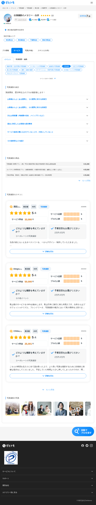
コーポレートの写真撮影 (37, 66)
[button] (16, 66)
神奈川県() (46, 40)
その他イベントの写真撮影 (72, 70)
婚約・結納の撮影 (27, 70)
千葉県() (33, 40)
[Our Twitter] (87, 446)
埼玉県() (9, 40)
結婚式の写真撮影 (54, 66)
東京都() (21, 40)
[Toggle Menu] (92, 2)
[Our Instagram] (91, 446)
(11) (52, 15)
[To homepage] (7, 2)
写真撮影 (66, 66)
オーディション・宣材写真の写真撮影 (48, 70)
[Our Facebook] (82, 446)
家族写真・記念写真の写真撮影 (16, 66)
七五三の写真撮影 (78, 66)
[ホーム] (8, 446)
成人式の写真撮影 (12, 70)
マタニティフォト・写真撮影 (16, 73)
